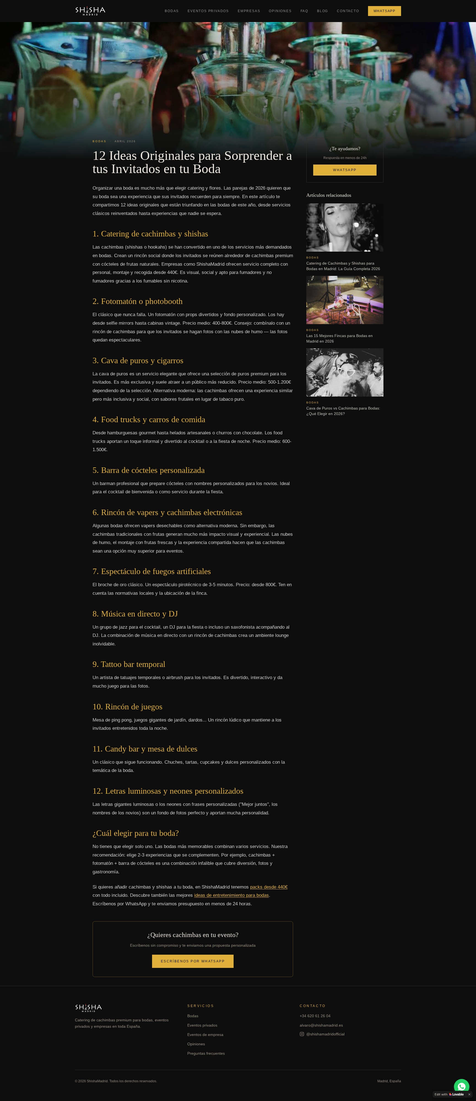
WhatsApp (385, 11)
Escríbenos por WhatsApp (193, 961)
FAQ (304, 11)
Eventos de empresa (205, 1034)
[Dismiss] (469, 1094)
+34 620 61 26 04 (315, 1016)
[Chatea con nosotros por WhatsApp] (461, 1086)
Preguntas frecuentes (206, 1053)
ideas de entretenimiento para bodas (231, 895)
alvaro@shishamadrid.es (321, 1025)
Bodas (172, 11)
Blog (322, 11)
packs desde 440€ (269, 887)
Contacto (348, 11)
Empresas (249, 11)
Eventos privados (208, 11)
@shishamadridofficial (325, 1034)
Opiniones (280, 11)
